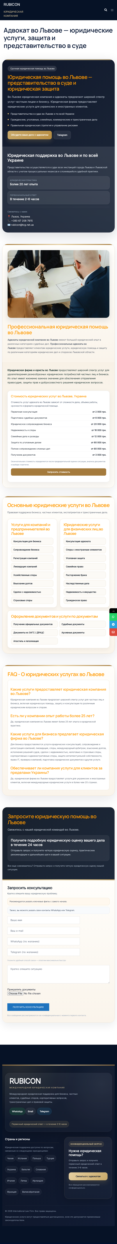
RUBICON (12, 4)
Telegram (62, 135)
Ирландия (38, 1180)
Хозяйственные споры (25, 575)
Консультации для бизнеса (27, 541)
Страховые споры (22, 600)
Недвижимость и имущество (81, 592)
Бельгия (26, 1169)
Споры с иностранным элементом (84, 549)
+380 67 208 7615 (22, 220)
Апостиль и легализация (26, 641)
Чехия (10, 1158)
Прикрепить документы (21, 989)
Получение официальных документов (33, 624)
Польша (37, 1158)
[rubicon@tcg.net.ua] (113, 632)
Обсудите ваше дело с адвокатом (29, 134)
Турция (50, 1158)
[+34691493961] (113, 617)
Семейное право (74, 566)
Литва (24, 1180)
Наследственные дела (77, 583)
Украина (11, 1169)
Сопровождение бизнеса (26, 549)
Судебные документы (73, 624)
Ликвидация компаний (25, 566)
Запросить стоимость (58, 472)
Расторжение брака (76, 575)
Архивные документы (73, 632)
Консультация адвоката (78, 541)
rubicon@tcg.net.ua (22, 224)
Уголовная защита (75, 558)
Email (30, 1111)
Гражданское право (76, 600)
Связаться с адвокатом (88, 1176)
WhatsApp (17, 1111)
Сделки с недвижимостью (27, 592)
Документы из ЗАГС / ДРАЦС (28, 632)
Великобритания (30, 1191)
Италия (11, 1180)
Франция (11, 1191)
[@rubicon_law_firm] (113, 624)
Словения (41, 1169)
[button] (105, 10)
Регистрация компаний (25, 558)
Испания (22, 1158)
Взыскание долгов (22, 583)
